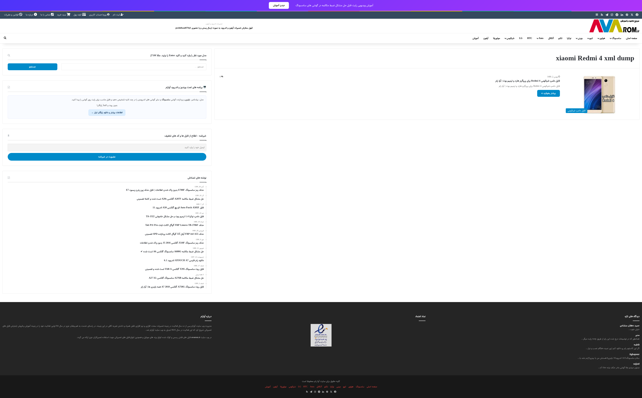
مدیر (637, 335)
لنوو (591, 38)
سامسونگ (616, 38)
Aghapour (634, 354)
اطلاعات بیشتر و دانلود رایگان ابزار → (107, 112)
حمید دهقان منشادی (629, 325)
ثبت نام (117, 15)
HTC (529, 38)
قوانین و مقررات (11, 15)
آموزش (475, 38)
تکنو (560, 38)
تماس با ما (45, 15)
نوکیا (569, 38)
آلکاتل (551, 38)
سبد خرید (62, 15)
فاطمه (636, 345)
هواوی (602, 38)
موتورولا (496, 38)
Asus (541, 38)
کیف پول (78, 15)
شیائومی (510, 38)
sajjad (636, 364)
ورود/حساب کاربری (98, 15)
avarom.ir (195, 337)
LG (520, 38)
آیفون (485, 38)
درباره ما (30, 15)
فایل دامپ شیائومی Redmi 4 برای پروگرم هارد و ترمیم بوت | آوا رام (528, 81)
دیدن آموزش (279, 5)
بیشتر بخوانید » (548, 93)
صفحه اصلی (631, 38)
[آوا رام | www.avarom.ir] (614, 25)
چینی (580, 38)
